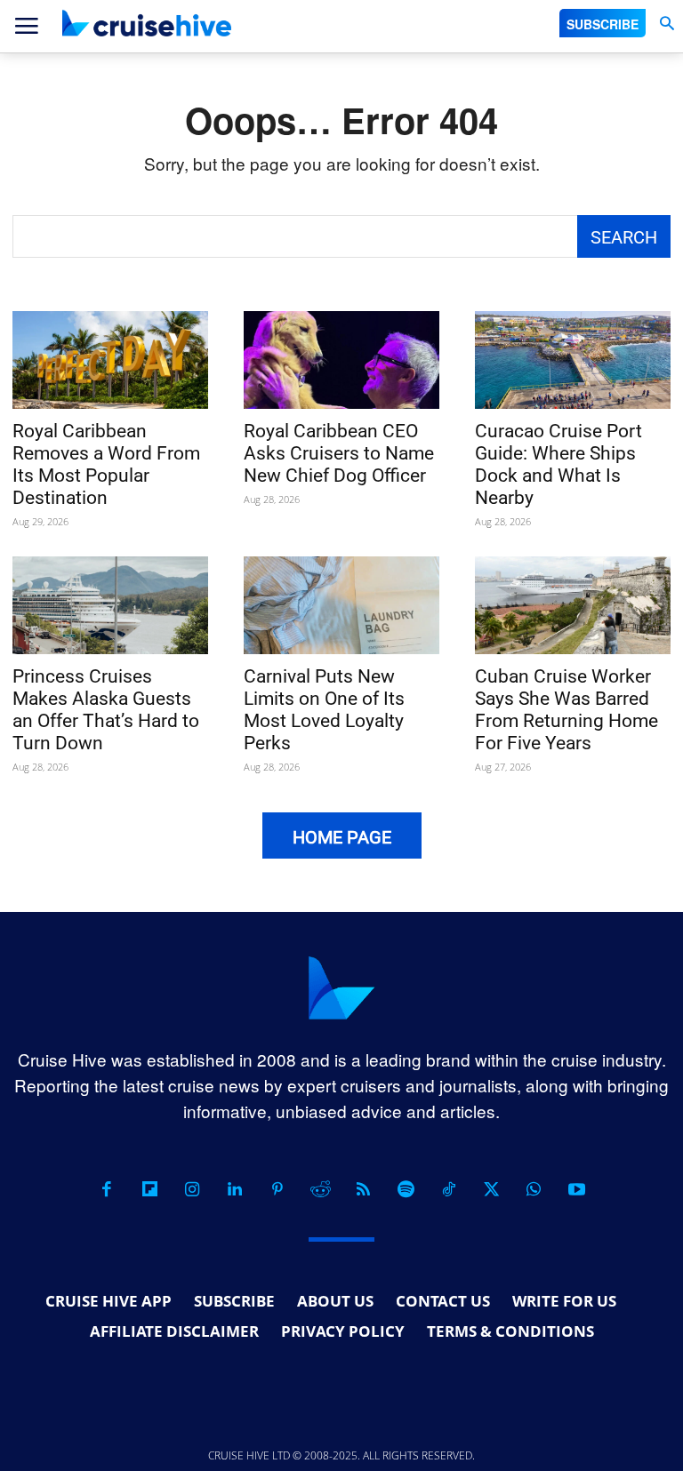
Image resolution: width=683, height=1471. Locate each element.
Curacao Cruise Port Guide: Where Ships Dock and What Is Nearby (558, 464)
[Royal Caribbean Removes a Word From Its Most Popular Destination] (110, 360)
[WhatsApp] (533, 1189)
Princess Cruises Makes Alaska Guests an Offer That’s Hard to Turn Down (105, 710)
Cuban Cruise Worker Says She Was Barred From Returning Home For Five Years (566, 710)
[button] (667, 24)
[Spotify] (405, 1189)
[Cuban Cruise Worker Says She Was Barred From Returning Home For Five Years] (573, 605)
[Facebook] (107, 1189)
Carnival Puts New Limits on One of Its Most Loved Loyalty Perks (324, 710)
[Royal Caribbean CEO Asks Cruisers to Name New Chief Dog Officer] (341, 360)
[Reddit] (320, 1189)
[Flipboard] (149, 1189)
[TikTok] (448, 1189)
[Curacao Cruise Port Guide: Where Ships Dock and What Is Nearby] (573, 360)
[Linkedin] (235, 1189)
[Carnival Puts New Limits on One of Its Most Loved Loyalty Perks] (341, 605)
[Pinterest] (277, 1189)
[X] (491, 1189)
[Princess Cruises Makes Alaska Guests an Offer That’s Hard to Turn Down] (110, 605)
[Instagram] (192, 1189)
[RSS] (363, 1189)
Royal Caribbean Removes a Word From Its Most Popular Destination (106, 464)
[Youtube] (576, 1189)
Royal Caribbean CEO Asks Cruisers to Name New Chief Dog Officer (339, 453)
